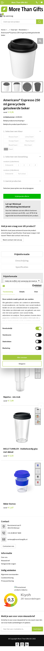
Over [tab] (36, 292)
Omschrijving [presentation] (22, 260)
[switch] (38, 335)
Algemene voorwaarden (9, 574)
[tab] (22, 254)
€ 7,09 (8, 400)
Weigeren (22, 364)
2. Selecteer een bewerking (15, 156)
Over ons (4, 557)
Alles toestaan (22, 357)
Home (3, 30)
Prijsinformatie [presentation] (21, 254)
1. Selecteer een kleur (13, 131)
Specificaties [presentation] (22, 266)
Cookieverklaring (7, 578)
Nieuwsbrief (5, 560)
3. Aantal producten (12, 181)
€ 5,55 (8, 455)
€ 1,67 (8, 507)
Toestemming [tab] (8, 292)
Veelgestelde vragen (8, 564)
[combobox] (18, 21)
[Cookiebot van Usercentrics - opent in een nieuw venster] (32, 286)
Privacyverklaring (7, 581)
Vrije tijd (14, 30)
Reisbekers (23, 30)
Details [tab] (22, 292)
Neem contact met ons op (12, 240)
